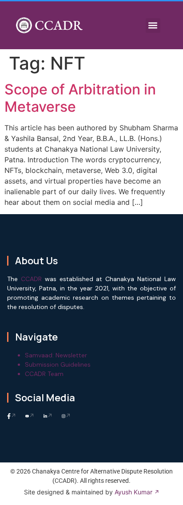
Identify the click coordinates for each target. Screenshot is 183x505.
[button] (153, 25)
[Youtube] (30, 416)
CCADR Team (44, 374)
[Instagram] (66, 416)
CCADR (59, 25)
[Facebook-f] (11, 416)
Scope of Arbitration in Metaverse (80, 98)
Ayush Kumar (133, 492)
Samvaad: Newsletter (56, 355)
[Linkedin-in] (48, 416)
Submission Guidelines (58, 364)
